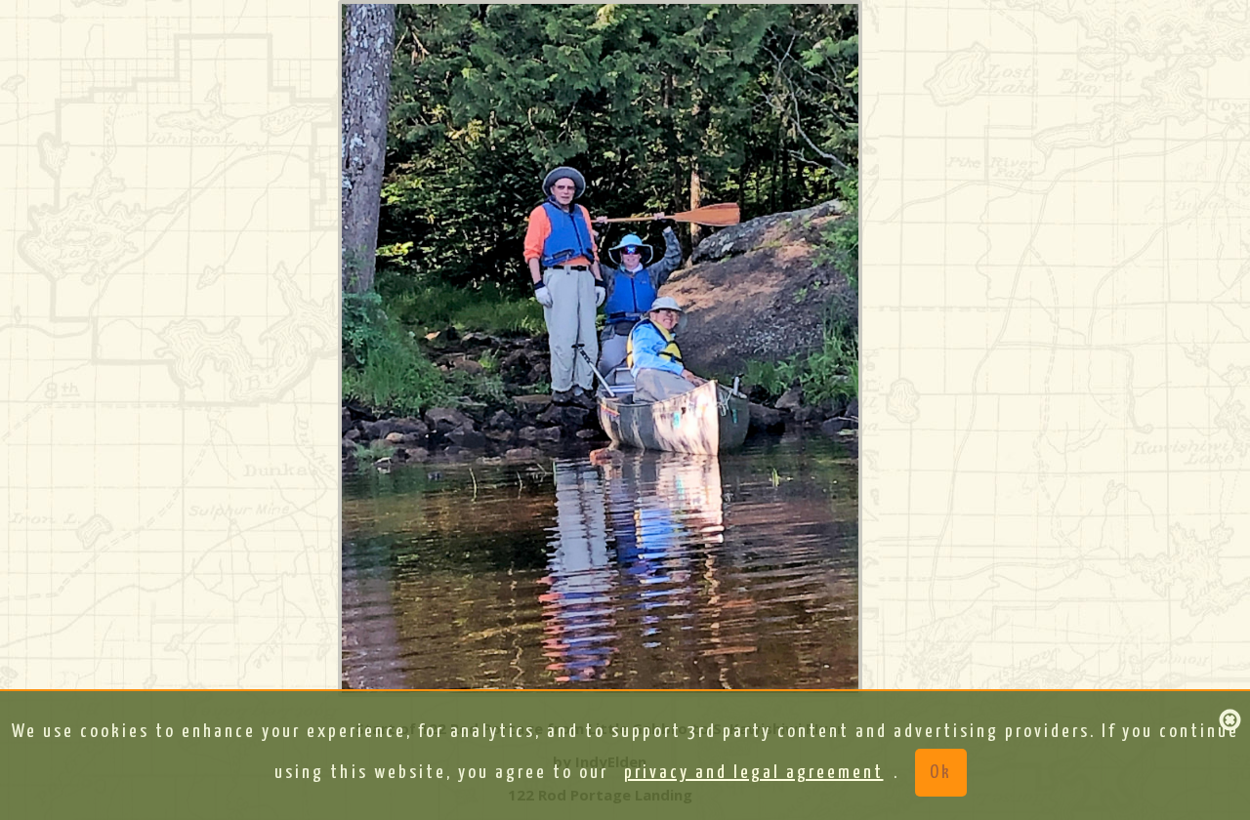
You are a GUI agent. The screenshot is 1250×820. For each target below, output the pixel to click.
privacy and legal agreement (754, 772)
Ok (941, 772)
